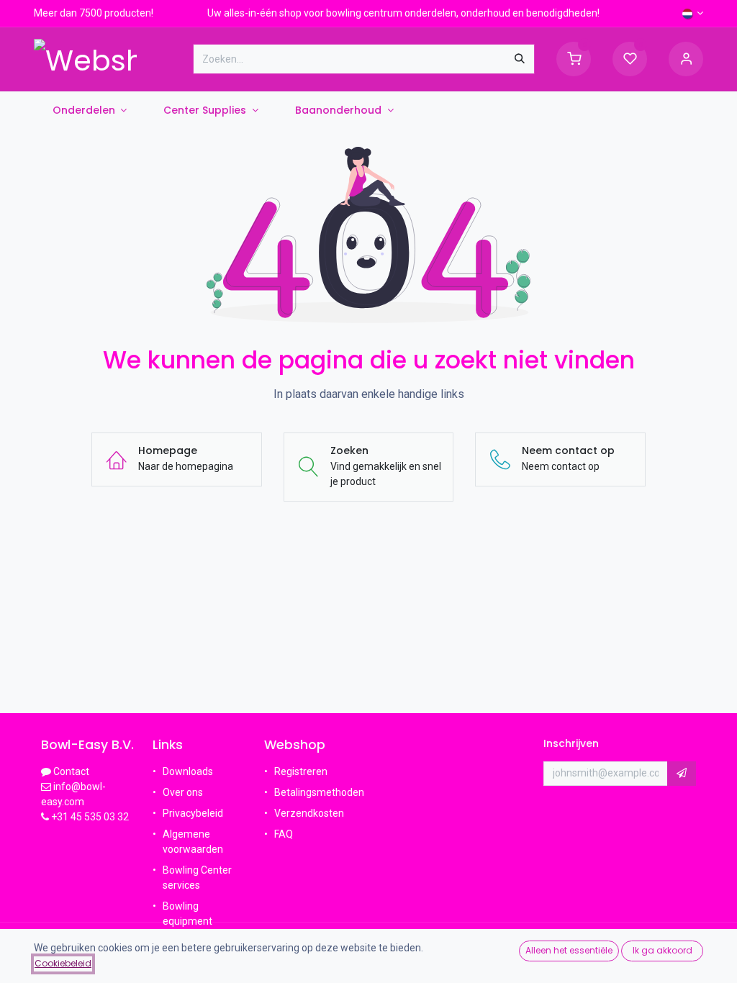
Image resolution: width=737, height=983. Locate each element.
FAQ (284, 834)
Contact (71, 771)
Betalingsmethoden (319, 792)
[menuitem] (89, 110)
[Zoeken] (519, 59)
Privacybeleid (193, 813)
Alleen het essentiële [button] (568, 950)
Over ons (183, 792)
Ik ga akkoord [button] (662, 950)
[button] (681, 773)
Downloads (188, 771)
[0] (573, 58)
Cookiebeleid (63, 963)
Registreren (300, 771)
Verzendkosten (309, 813)
